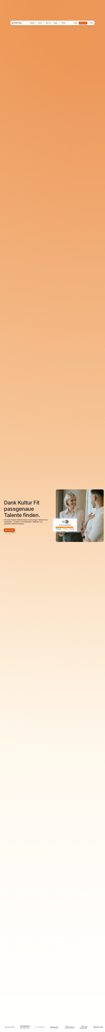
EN (92, 23)
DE (90, 23)
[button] (33, 23)
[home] (16, 23)
